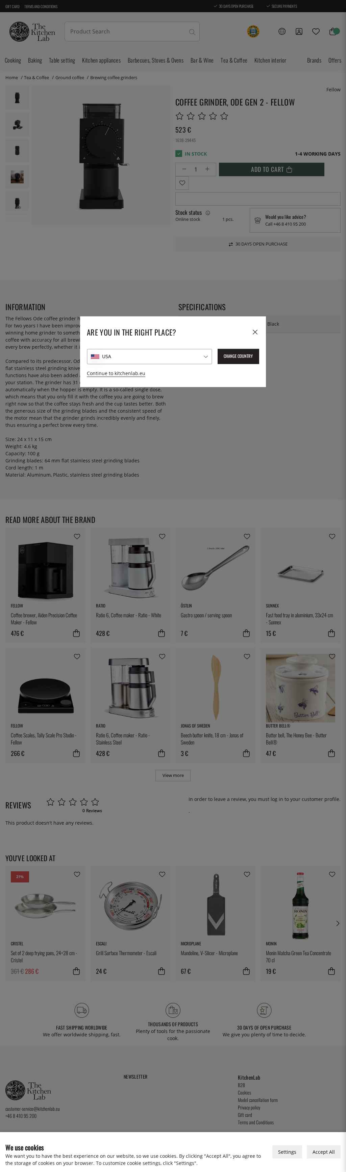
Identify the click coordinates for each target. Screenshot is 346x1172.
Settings (287, 1152)
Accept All (324, 1152)
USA (106, 356)
